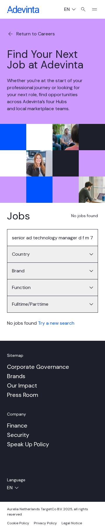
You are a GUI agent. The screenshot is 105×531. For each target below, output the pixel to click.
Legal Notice (72, 523)
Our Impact (22, 385)
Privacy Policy (45, 523)
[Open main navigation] (92, 9)
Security (18, 435)
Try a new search (56, 323)
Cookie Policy (18, 523)
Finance (17, 425)
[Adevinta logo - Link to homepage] (23, 9)
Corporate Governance (38, 367)
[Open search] (83, 9)
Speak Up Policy (28, 444)
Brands (16, 376)
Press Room (22, 395)
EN (72, 9)
